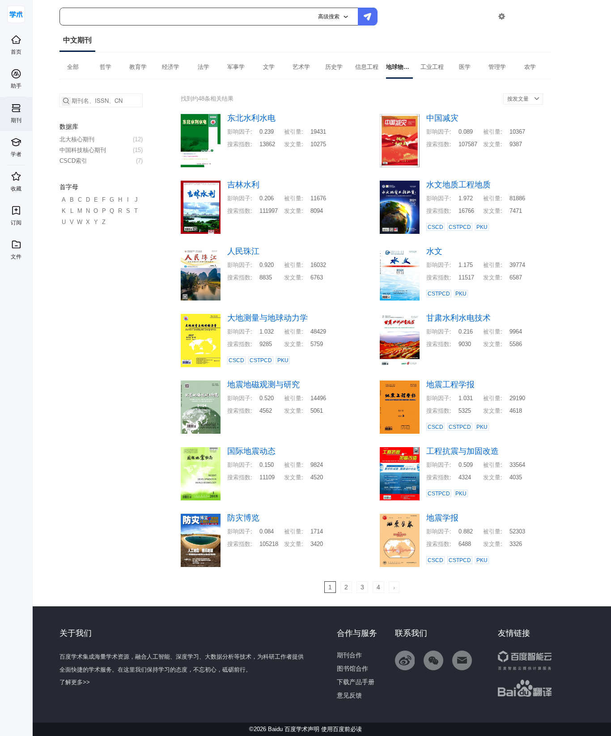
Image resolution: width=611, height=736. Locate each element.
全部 (73, 66)
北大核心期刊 (101, 139)
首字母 (68, 186)
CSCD (435, 227)
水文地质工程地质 (458, 185)
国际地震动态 (251, 451)
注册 (541, 16)
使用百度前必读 (341, 729)
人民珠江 (243, 251)
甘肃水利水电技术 (458, 318)
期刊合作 (349, 655)
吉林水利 (243, 185)
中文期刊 (77, 40)
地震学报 (442, 518)
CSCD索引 (101, 160)
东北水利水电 (251, 118)
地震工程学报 (450, 385)
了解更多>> (74, 682)
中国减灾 (442, 118)
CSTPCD (460, 227)
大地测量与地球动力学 (267, 318)
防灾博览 (243, 518)
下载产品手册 (355, 681)
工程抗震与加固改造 (462, 451)
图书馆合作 (352, 668)
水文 (434, 251)
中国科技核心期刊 (101, 150)
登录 (520, 16)
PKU (482, 227)
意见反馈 (349, 695)
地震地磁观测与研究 (263, 385)
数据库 (68, 126)
